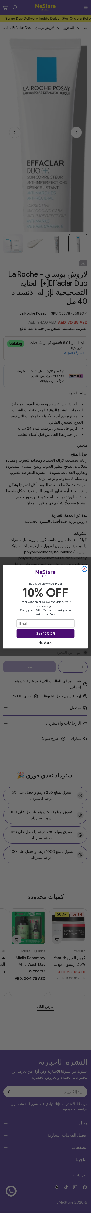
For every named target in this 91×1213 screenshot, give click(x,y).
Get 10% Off (45, 633)
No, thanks (45, 642)
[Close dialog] (84, 569)
